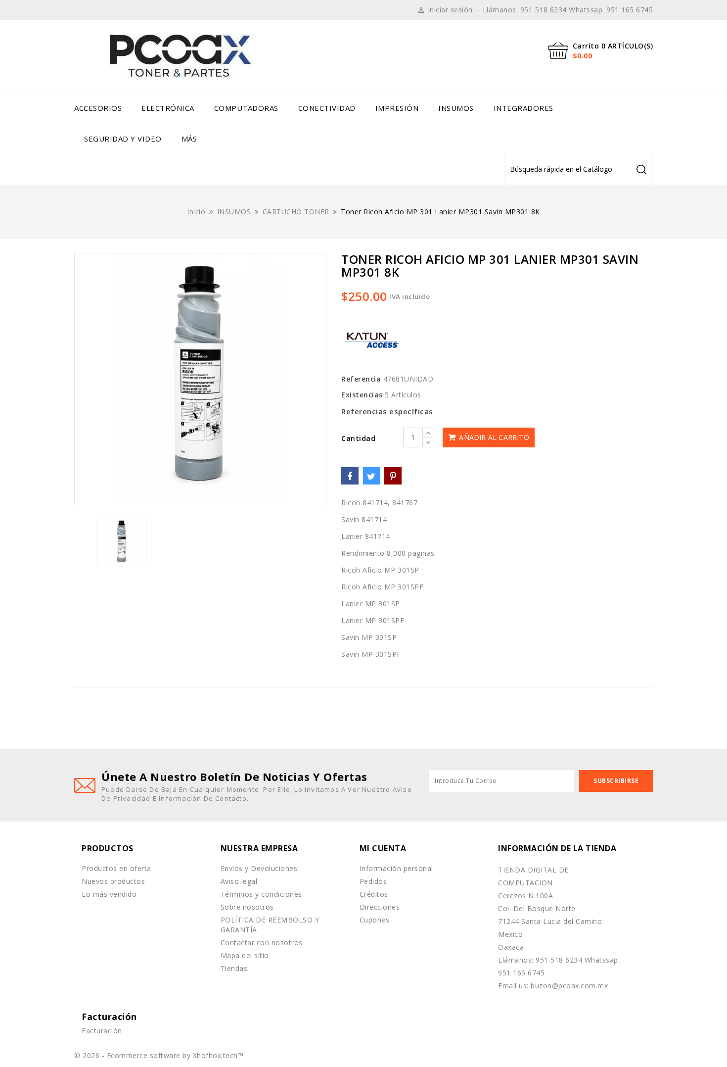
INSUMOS (456, 108)
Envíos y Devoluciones (259, 868)
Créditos (374, 894)
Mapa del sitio (245, 955)
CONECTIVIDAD (327, 108)
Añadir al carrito (493, 437)
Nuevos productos (113, 881)
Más (189, 139)
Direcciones (380, 907)
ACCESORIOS (98, 108)
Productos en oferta (116, 868)
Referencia (361, 379)
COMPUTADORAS (246, 108)
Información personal (396, 868)
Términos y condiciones (261, 894)
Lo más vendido (109, 894)
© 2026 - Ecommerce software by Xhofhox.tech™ (158, 1055)
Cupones (375, 919)
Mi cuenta (383, 848)
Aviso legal (239, 881)
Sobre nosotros (247, 907)
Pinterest (393, 476)
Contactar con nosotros (262, 942)
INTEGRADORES (523, 108)
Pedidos (373, 881)
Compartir (350, 476)
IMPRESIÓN (397, 108)
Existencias (362, 394)
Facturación (102, 1030)
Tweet (371, 476)
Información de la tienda (557, 848)
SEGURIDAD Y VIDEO (123, 139)
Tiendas (234, 968)
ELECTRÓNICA (167, 108)
